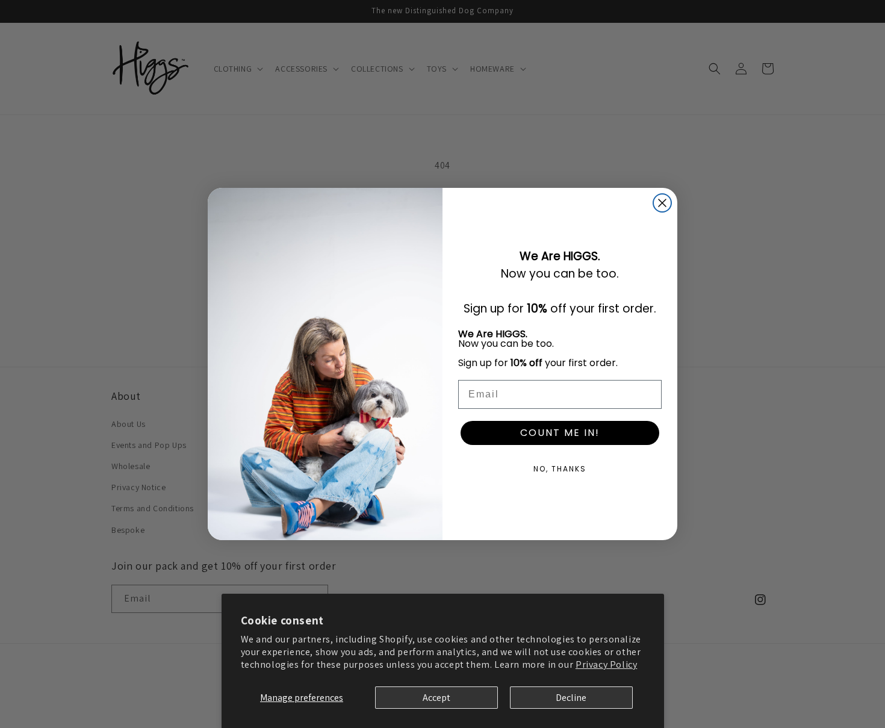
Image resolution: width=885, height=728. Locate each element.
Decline (571, 697)
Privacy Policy (606, 664)
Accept (436, 697)
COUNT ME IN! (560, 433)
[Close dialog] (662, 203)
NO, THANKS (559, 469)
